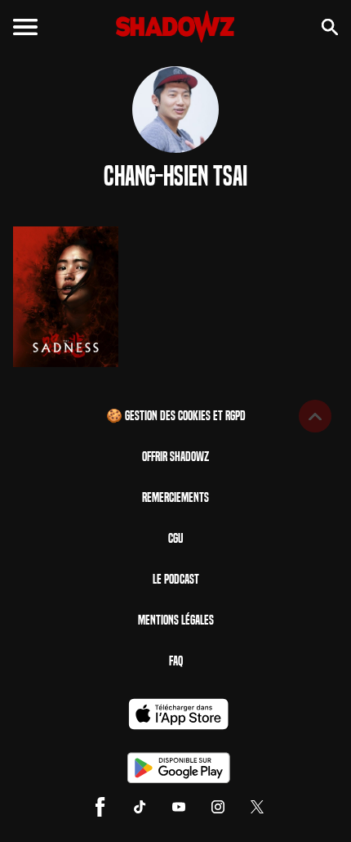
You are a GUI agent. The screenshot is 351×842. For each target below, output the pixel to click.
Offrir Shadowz (175, 456)
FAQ (176, 661)
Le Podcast (176, 579)
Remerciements (175, 497)
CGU (175, 538)
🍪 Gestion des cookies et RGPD (176, 415)
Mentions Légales (176, 620)
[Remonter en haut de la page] (315, 416)
